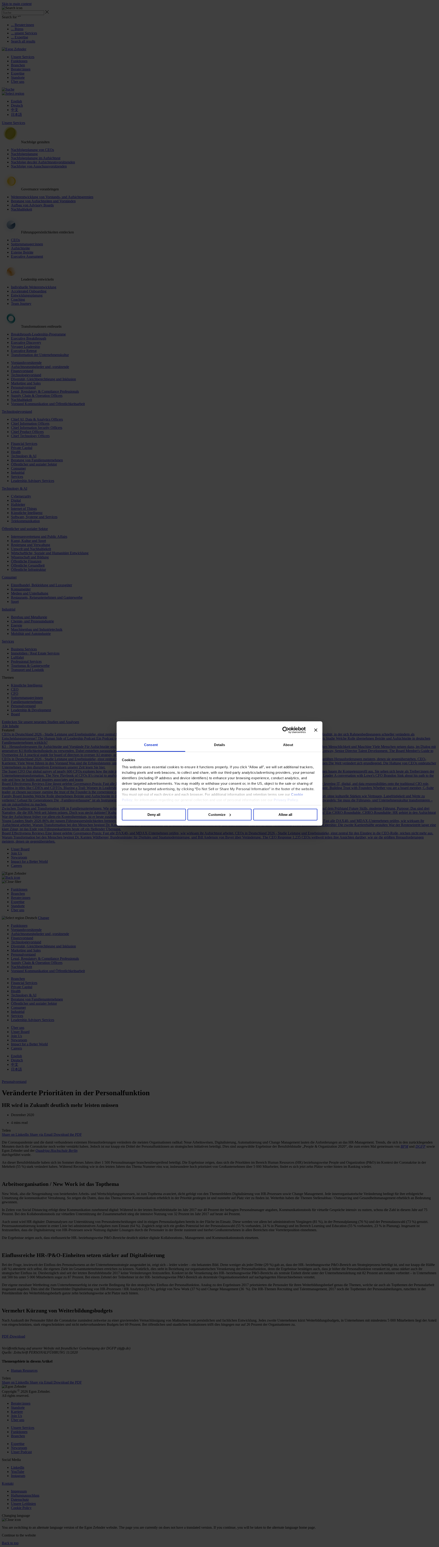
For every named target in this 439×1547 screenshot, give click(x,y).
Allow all (285, 815)
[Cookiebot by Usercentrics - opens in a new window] (286, 730)
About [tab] (288, 745)
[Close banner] (315, 730)
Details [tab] (219, 745)
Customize (216, 815)
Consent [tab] (151, 745)
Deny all (153, 815)
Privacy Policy (286, 800)
